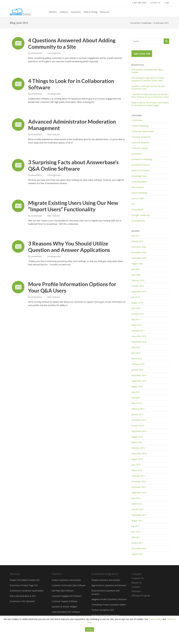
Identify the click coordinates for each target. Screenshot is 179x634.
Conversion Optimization (142, 131)
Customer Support (139, 148)
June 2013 (135, 464)
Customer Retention (140, 142)
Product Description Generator (105, 615)
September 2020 (138, 258)
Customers (76, 12)
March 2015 (136, 403)
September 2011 (138, 515)
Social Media (137, 209)
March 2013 (136, 470)
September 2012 (138, 492)
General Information (140, 170)
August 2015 (137, 386)
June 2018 (135, 308)
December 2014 (138, 420)
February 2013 (137, 476)
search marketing (139, 192)
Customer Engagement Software (67, 596)
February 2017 (137, 330)
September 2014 (138, 431)
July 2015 (135, 392)
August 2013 (137, 459)
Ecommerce (136, 153)
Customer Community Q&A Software (68, 585)
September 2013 (138, 453)
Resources (104, 12)
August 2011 (137, 520)
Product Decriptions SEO (103, 610)
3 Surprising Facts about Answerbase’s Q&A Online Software (73, 165)
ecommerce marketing (141, 159)
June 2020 (135, 274)
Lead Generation (139, 181)
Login (166, 2)
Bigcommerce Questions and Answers (109, 585)
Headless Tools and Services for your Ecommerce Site (148, 87)
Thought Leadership (140, 215)
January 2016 (137, 369)
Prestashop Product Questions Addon (109, 604)
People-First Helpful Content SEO (25, 580)
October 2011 (137, 509)
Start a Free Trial (142, 53)
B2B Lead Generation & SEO (23, 596)
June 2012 (135, 498)
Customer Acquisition (141, 137)
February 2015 (137, 408)
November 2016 (138, 336)
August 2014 (137, 436)
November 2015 (138, 375)
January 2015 (137, 414)
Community (136, 120)
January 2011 (137, 543)
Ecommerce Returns (140, 165)
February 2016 (137, 364)
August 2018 (137, 302)
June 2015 (135, 397)
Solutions (64, 12)
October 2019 (137, 286)
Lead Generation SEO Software (66, 612)
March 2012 (136, 503)
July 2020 (135, 269)
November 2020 (138, 252)
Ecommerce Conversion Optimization (27, 590)
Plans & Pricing (90, 12)
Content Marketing (139, 125)
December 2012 (138, 481)
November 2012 (138, 487)
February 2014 (137, 448)
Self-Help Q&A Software (63, 590)
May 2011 (135, 537)
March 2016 (136, 358)
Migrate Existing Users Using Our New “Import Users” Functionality (73, 206)
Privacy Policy (155, 619)
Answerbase (146, 23)
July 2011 (135, 526)
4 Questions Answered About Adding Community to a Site (72, 43)
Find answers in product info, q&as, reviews (147, 71)
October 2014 (137, 425)
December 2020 (138, 247)
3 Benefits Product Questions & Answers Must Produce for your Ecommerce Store (150, 95)
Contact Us (155, 2)
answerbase (36, 53)
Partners (136, 591)
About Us (136, 582)
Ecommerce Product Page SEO (24, 585)
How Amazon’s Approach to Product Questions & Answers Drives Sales (147, 79)
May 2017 (135, 319)
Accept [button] (89, 629)
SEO (133, 204)
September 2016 (138, 341)
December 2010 (138, 548)
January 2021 (137, 241)
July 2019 (135, 297)
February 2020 (137, 280)
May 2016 (135, 347)
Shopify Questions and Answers (106, 580)
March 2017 (136, 325)
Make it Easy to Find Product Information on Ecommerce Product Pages (150, 104)
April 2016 (135, 353)
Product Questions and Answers (66, 580)
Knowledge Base (139, 176)
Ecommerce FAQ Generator (22, 601)
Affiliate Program (140, 595)
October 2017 (137, 314)
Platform (53, 12)
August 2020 (137, 263)
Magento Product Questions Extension (109, 599)
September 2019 (138, 291)
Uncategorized (53, 53)
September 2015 (138, 381)
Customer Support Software (64, 601)
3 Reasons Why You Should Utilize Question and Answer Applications (69, 246)
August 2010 (137, 554)
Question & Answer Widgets (64, 606)
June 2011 (135, 531)
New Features (53, 134)
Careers (135, 586)
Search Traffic (137, 198)
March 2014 (136, 442)
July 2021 (135, 235)
